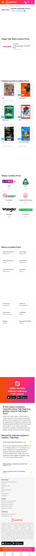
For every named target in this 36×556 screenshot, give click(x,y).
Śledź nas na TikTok (6, 508)
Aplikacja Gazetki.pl (6, 489)
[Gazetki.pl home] (11, 2)
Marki (2, 488)
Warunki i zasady (23, 550)
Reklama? (3, 484)
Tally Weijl (11, 5)
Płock (23, 442)
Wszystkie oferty (5, 486)
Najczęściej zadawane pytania (9, 482)
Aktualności (4, 495)
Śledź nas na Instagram (7, 504)
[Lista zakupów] (28, 2)
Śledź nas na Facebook (7, 502)
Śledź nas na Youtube (6, 506)
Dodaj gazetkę (5, 493)
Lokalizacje (18, 5)
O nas (2, 491)
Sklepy (5, 5)
